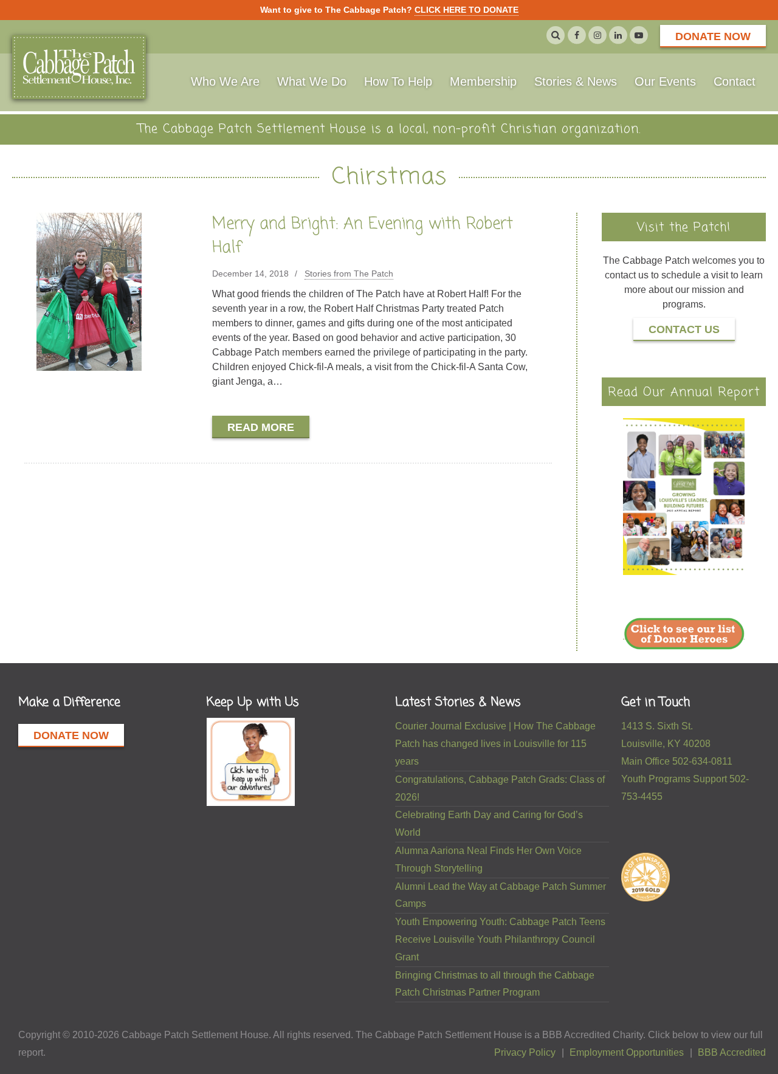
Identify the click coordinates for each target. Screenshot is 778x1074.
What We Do (311, 81)
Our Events (665, 81)
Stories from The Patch (349, 273)
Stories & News (575, 81)
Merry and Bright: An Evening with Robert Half (362, 236)
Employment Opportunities (627, 1052)
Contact (735, 81)
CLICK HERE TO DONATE (466, 10)
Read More (260, 427)
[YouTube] (639, 35)
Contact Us (684, 329)
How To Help (398, 81)
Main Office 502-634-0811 (676, 761)
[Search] (555, 35)
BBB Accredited (732, 1052)
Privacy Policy (525, 1052)
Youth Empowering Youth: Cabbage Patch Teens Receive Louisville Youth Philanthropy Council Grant (500, 939)
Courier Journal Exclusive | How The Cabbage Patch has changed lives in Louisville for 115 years (495, 743)
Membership (483, 81)
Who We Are (225, 81)
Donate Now (713, 36)
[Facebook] (577, 35)
